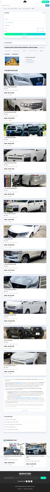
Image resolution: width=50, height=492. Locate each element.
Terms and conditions (28, 489)
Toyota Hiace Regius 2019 (10, 315)
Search (47, 5)
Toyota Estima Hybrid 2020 (10, 188)
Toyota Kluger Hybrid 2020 (10, 86)
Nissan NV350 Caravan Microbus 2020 (13, 456)
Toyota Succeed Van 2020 (10, 163)
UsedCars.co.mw (19, 383)
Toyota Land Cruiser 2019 (10, 264)
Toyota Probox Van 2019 (9, 213)
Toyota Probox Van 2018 (9, 365)
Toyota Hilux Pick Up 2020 (10, 137)
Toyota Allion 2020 (8, 239)
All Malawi (7, 54)
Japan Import (15, 54)
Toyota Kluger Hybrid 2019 (10, 289)
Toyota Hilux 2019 (8, 340)
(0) (25, 34)
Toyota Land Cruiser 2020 (10, 112)
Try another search (29, 62)
